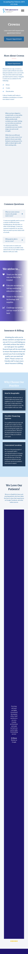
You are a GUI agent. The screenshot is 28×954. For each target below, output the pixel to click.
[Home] (11, 10)
